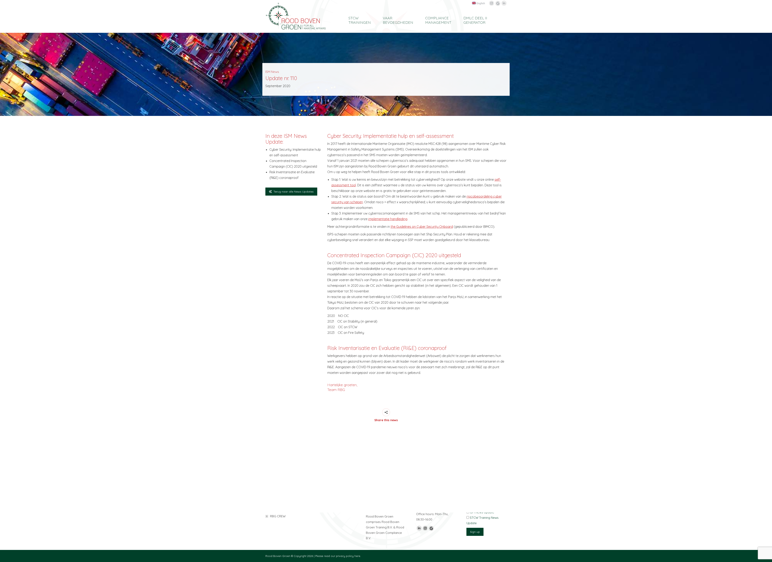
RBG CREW (277, 516)
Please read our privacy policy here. (338, 556)
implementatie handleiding (387, 219)
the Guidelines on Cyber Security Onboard (422, 227)
